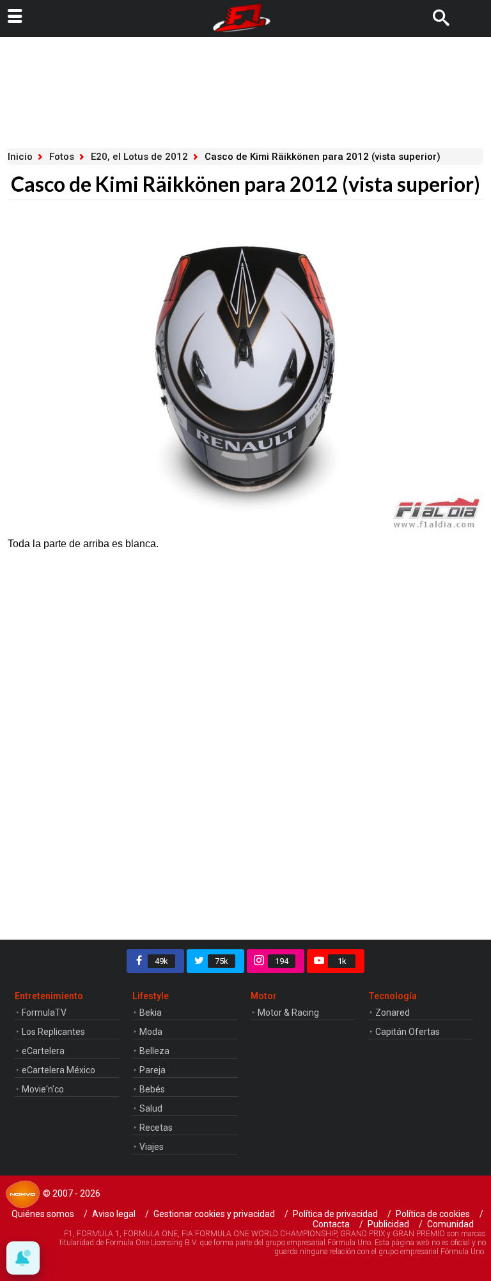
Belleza (154, 1051)
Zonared (392, 1012)
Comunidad (450, 1224)
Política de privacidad (335, 1214)
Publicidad (388, 1224)
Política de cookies (433, 1214)
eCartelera (43, 1051)
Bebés (152, 1089)
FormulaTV (44, 1012)
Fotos (61, 156)
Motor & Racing (288, 1012)
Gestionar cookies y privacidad (214, 1214)
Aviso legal (114, 1214)
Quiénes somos (43, 1214)
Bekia (150, 1012)
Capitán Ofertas (407, 1032)
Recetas (156, 1127)
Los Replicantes (53, 1032)
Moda (150, 1032)
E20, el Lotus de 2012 (139, 156)
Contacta (331, 1224)
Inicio (20, 156)
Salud (150, 1108)
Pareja (152, 1070)
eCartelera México (58, 1070)
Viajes (151, 1147)
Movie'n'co (43, 1089)
